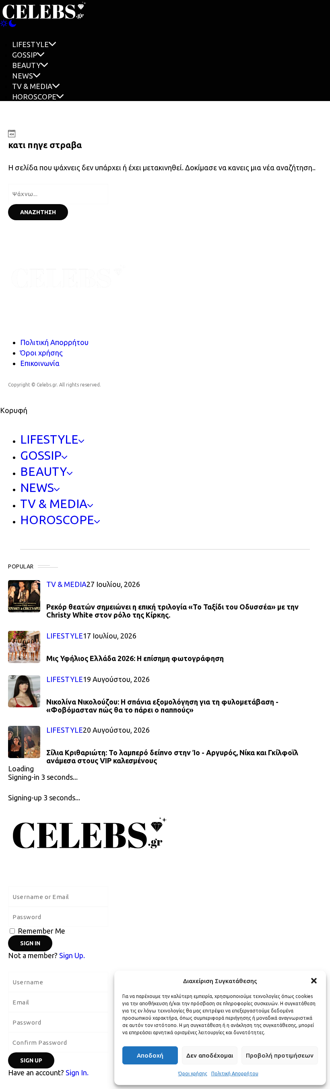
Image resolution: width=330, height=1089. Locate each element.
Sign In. (77, 1072)
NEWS (22, 76)
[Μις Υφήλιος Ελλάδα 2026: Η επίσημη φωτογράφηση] (24, 647)
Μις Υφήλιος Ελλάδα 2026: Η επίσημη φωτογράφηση (135, 658)
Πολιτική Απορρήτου (234, 1073)
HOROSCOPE (34, 97)
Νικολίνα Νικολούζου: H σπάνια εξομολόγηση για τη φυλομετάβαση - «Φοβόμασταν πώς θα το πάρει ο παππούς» (162, 706)
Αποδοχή (150, 1055)
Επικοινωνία (40, 363)
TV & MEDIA (32, 86)
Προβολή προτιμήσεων (280, 1055)
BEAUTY (26, 65)
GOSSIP (24, 55)
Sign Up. (72, 955)
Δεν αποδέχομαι (209, 1055)
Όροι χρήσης (192, 1073)
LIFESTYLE (30, 44)
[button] (314, 981)
